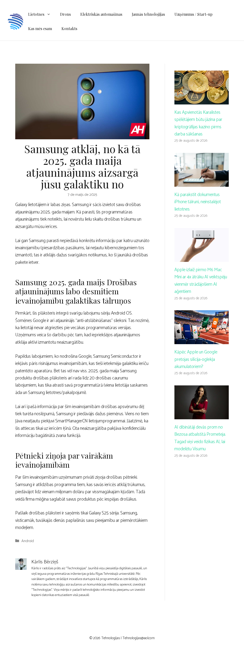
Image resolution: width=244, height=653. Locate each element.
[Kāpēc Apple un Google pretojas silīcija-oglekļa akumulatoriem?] (201, 340)
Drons (65, 14)
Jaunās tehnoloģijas (148, 14)
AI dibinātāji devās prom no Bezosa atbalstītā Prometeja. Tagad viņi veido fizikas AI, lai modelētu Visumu (200, 438)
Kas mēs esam (40, 28)
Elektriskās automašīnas (101, 14)
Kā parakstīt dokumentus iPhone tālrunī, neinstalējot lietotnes (197, 202)
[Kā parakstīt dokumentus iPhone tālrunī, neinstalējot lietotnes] (201, 183)
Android (27, 541)
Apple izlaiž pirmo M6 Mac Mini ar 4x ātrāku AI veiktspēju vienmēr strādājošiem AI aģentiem (200, 280)
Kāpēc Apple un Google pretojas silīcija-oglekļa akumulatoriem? (195, 359)
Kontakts (69, 28)
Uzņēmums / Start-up (193, 14)
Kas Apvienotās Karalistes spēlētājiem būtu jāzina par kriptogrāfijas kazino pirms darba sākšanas (198, 123)
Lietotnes (36, 14)
